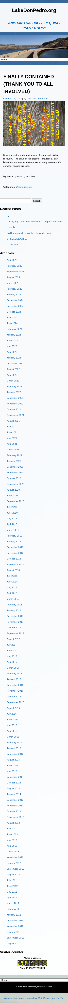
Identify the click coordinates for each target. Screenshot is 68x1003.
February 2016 (14, 742)
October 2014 (14, 782)
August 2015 (13, 759)
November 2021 (15, 403)
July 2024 (12, 317)
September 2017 (15, 633)
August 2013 (13, 823)
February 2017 (14, 673)
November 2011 (15, 926)
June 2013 (12, 834)
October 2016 (14, 696)
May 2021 (12, 438)
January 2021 (14, 461)
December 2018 (15, 547)
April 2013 (12, 846)
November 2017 (15, 622)
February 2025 (14, 288)
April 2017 (12, 662)
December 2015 (15, 754)
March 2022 (13, 380)
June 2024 (12, 323)
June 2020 (12, 495)
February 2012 (14, 909)
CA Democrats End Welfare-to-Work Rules (29, 233)
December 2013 (15, 800)
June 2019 (12, 512)
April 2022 (12, 375)
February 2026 (14, 265)
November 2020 (15, 472)
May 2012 (12, 891)
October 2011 (14, 932)
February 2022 (14, 386)
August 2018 (13, 570)
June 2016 (12, 719)
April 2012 (12, 897)
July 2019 (12, 507)
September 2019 (15, 501)
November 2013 (15, 805)
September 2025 (15, 271)
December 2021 (15, 398)
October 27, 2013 (12, 98)
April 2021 (12, 444)
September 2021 (15, 415)
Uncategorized (23, 187)
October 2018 (14, 558)
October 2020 (14, 478)
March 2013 (13, 851)
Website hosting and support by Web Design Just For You (34, 998)
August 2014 (13, 788)
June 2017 (12, 650)
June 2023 (12, 340)
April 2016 (12, 731)
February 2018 (14, 604)
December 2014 (15, 777)
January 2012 (14, 914)
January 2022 (14, 392)
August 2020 (13, 489)
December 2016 (15, 685)
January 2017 (14, 679)
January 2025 (14, 294)
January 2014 (14, 794)
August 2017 (13, 639)
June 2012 (12, 886)
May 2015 (12, 771)
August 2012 (13, 874)
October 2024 (14, 311)
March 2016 (13, 736)
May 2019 (12, 518)
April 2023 (12, 352)
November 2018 (15, 553)
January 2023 (14, 357)
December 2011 (15, 920)
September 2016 (15, 702)
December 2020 (15, 466)
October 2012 (14, 863)
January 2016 (14, 748)
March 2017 (13, 667)
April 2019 (12, 524)
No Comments (40, 98)
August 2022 (13, 369)
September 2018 (15, 564)
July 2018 (12, 576)
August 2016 (13, 708)
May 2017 (12, 656)
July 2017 (12, 645)
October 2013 (14, 811)
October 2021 (14, 409)
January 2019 (14, 541)
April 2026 (12, 260)
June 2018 (12, 581)
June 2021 (12, 432)
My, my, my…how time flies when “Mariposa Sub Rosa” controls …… (35, 224)
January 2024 (14, 334)
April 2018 (12, 593)
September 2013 (15, 817)
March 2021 (13, 449)
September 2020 (15, 484)
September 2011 (15, 937)
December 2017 (15, 616)
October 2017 (14, 627)
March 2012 (13, 903)
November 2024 (15, 306)
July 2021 (12, 426)
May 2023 (12, 346)
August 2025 (13, 277)
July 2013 (12, 828)
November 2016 (15, 690)
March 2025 (13, 283)
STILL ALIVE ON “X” (17, 238)
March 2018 (13, 599)
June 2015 (12, 765)
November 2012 (15, 857)
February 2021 (14, 455)
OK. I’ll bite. (12, 244)
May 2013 (12, 840)
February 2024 (14, 329)
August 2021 (13, 421)
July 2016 (12, 713)
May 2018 (12, 587)
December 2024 (15, 300)
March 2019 (13, 530)
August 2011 (13, 943)
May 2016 (12, 725)
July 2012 (12, 880)
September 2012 (15, 868)
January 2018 (14, 610)
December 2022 (15, 363)
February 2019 (14, 535)
